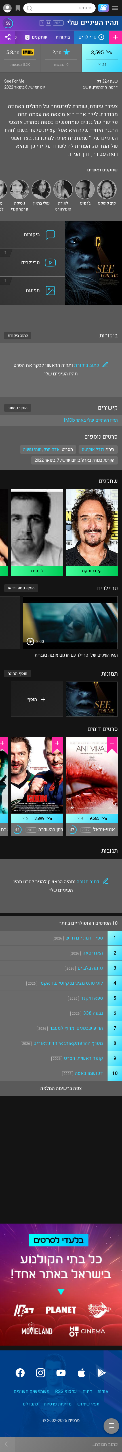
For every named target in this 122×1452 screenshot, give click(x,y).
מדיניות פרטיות (57, 1404)
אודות (103, 1391)
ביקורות (63, 37)
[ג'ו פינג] (85, 182)
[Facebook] (20, 1373)
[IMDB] (26, 53)
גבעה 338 (93, 1013)
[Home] (102, 8)
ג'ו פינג (36, 571)
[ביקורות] (32, 224)
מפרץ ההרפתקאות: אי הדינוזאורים (68, 1043)
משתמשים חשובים (31, 1391)
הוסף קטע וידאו (21, 588)
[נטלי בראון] (41, 182)
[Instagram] (40, 1373)
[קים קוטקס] (107, 182)
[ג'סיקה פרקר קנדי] (19, 182)
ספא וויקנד (92, 998)
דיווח (87, 1391)
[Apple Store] (81, 1373)
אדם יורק (51, 449)
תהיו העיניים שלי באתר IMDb (91, 420)
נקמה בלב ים (90, 968)
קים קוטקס (92, 571)
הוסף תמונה (17, 673)
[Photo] (92, 699)
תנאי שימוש (88, 1404)
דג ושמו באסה (89, 1073)
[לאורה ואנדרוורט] (63, 182)
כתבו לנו (30, 1404)
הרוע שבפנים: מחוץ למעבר (76, 1028)
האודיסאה (93, 953)
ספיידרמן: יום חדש (84, 938)
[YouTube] (61, 1373)
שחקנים (36, 37)
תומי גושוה (32, 449)
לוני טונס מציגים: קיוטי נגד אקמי (71, 983)
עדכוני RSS (66, 1391)
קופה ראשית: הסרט (83, 1058)
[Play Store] (102, 1373)
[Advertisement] (61, 314)
